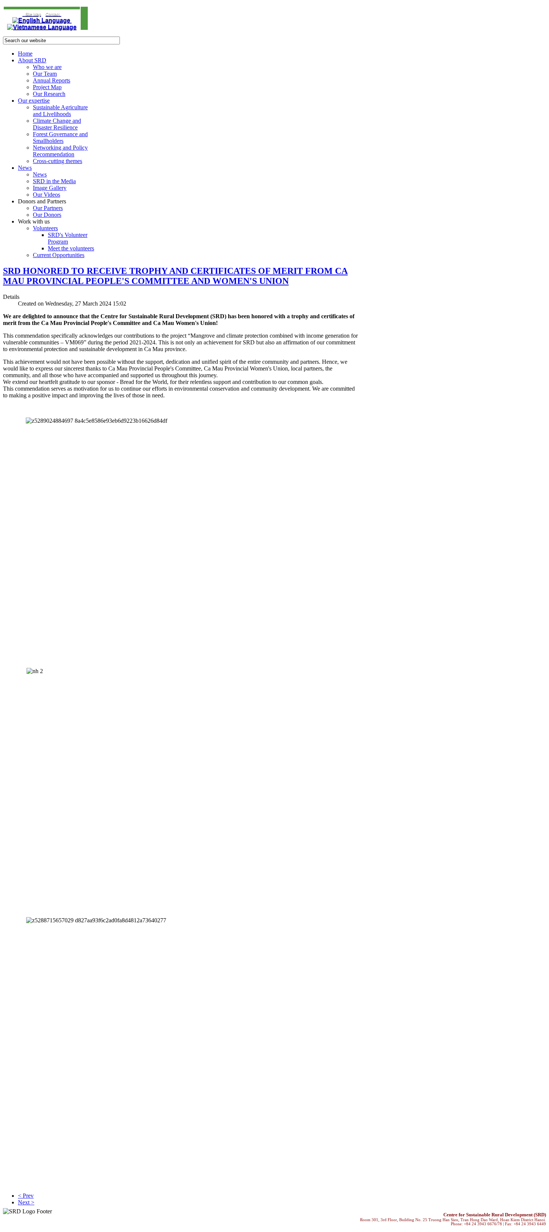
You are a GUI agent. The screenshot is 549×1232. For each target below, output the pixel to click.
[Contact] (23, 14)
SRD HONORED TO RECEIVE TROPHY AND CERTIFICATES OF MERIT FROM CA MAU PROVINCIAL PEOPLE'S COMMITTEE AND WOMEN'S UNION (175, 276)
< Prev (26, 1195)
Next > (26, 1202)
